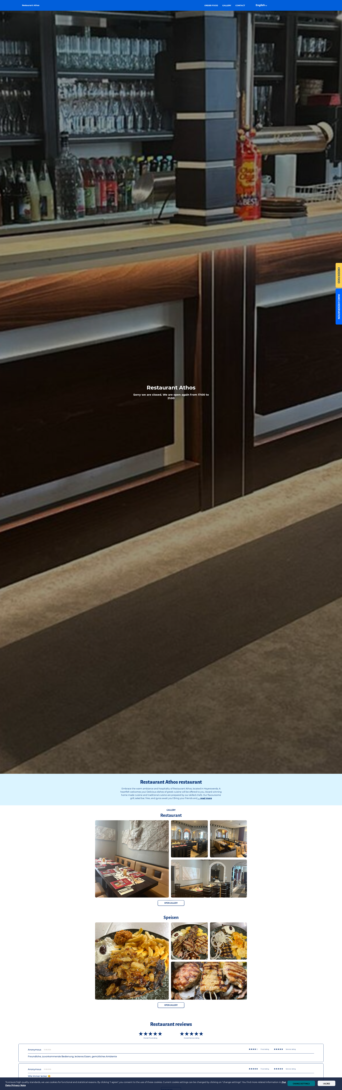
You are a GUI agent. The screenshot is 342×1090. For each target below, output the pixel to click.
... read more (204, 798)
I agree (326, 1084)
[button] (262, 5)
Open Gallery (171, 903)
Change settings (301, 1084)
